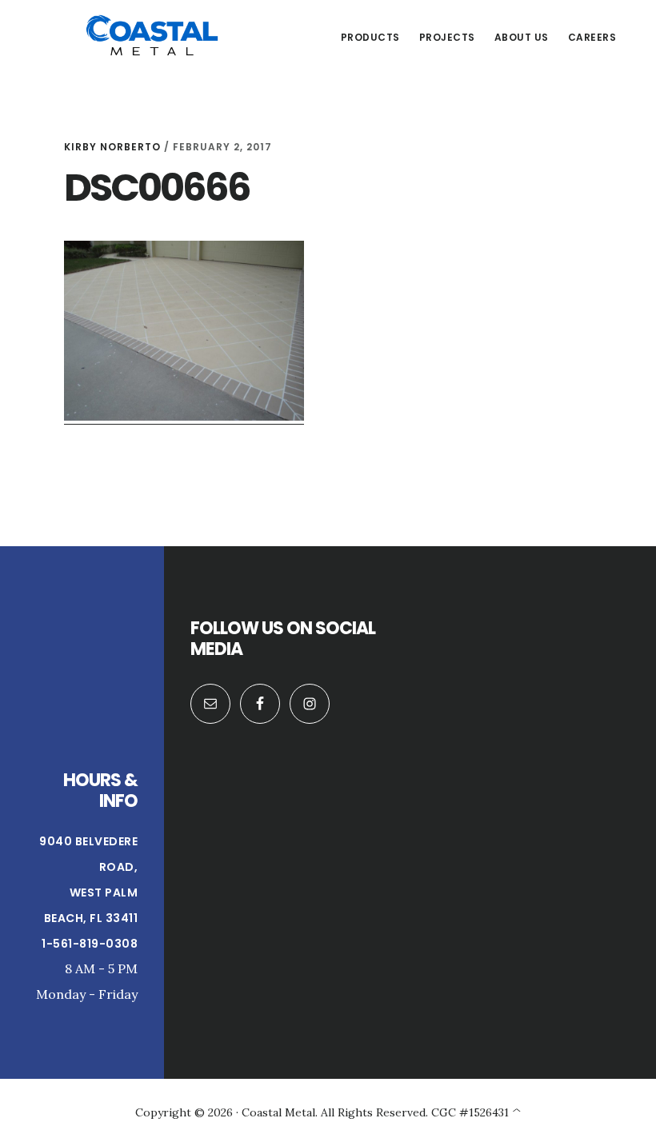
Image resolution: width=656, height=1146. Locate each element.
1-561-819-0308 (90, 944)
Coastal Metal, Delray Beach (152, 35)
